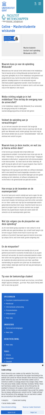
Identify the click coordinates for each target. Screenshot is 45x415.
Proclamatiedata (11, 310)
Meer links (9, 318)
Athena (8, 355)
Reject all (33, 412)
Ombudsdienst (10, 313)
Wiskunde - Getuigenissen (14, 21)
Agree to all (11, 412)
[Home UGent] (9, 6)
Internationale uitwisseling (15, 307)
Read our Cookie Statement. (32, 407)
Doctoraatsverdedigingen (14, 328)
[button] (39, 3)
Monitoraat (9, 303)
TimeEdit (9, 361)
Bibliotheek (10, 358)
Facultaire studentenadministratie (17, 300)
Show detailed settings (8, 407)
